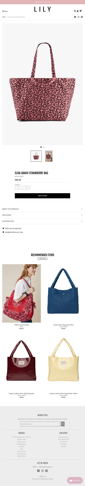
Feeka (21, 326)
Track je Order (21, 439)
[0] (80, 11)
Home (3, 17)
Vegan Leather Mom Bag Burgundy (21, 393)
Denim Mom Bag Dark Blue (63, 325)
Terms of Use (21, 451)
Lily (45, 476)
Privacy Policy (21, 454)
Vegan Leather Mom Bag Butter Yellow (63, 393)
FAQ (21, 449)
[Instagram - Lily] (78, 17)
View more (42, 258)
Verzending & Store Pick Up (21, 437)
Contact (21, 446)
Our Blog (63, 444)
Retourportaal (21, 444)
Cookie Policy (21, 456)
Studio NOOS (63, 326)
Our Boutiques (63, 437)
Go (63, 424)
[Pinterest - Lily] (82, 17)
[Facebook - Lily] (75, 17)
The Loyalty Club (63, 439)
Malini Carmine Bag (21, 325)
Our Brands (63, 442)
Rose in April (19, 176)
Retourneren (21, 442)
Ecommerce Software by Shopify (42, 479)
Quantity (17, 184)
